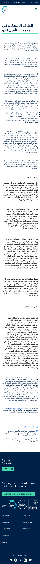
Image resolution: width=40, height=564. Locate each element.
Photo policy (27, 522)
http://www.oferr (30, 427)
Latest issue (5, 2)
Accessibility (6, 522)
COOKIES (5, 543)
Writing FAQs (26, 529)
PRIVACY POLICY (27, 515)
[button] (37, 9)
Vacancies (5, 536)
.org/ (23, 427)
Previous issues (33, 2)
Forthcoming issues (19, 2)
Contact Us (6, 529)
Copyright (5, 515)
